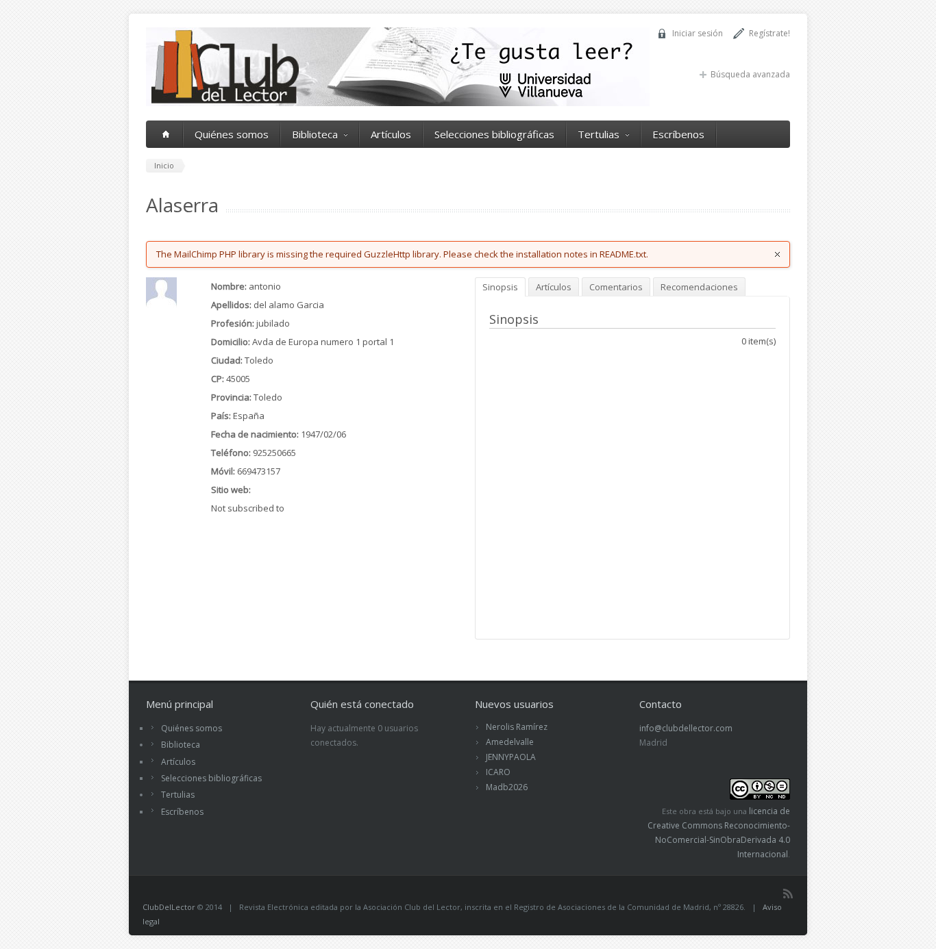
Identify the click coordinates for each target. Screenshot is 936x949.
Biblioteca (315, 134)
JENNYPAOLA (511, 757)
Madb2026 (507, 787)
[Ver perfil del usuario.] (161, 305)
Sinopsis (500, 287)
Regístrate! (769, 33)
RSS (788, 893)
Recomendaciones (699, 287)
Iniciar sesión (697, 33)
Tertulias (598, 134)
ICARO (498, 772)
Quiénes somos (232, 134)
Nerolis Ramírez (516, 727)
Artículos (391, 134)
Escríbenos (678, 134)
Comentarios (616, 287)
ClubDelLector (169, 907)
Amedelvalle (510, 742)
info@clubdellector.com (685, 728)
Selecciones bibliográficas (494, 134)
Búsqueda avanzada (750, 74)
